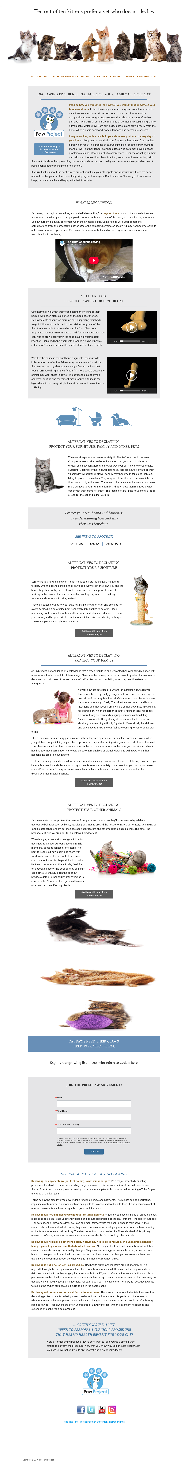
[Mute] (148, 341)
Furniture (76, 543)
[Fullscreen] (153, 341)
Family (94, 543)
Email (59, 1098)
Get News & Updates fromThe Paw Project (94, 633)
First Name (62, 1111)
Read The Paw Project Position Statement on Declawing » (94, 1421)
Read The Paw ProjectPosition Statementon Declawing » (49, 149)
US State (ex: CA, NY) (68, 1125)
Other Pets (113, 543)
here (134, 1062)
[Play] (110, 341)
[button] (131, 327)
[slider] (130, 341)
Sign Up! (94, 1151)
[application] (132, 327)
